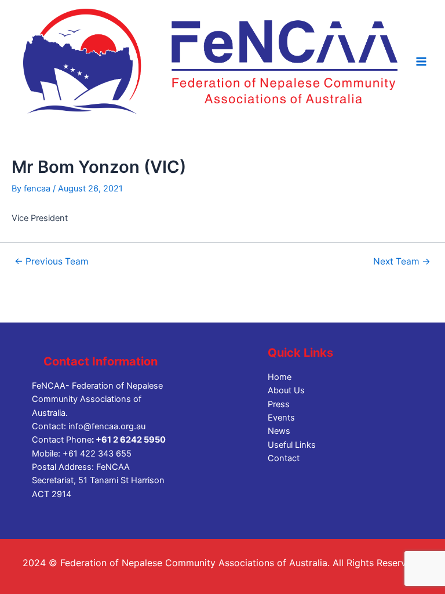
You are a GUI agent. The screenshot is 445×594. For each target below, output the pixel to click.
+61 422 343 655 (97, 453)
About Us (286, 390)
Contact (284, 458)
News (279, 431)
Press (279, 404)
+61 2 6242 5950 (131, 439)
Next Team (402, 261)
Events (281, 417)
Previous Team (51, 261)
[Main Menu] (421, 61)
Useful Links (292, 445)
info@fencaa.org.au (106, 426)
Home (279, 377)
